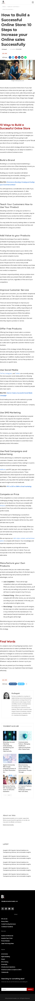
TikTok (2, 373)
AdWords (3, 469)
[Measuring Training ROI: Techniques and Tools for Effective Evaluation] (9, 779)
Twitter (17, 373)
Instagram (8, 373)
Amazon (2, 506)
